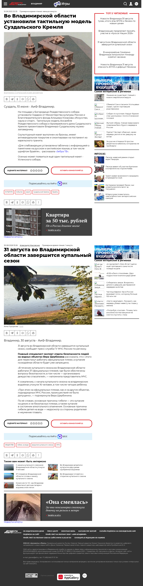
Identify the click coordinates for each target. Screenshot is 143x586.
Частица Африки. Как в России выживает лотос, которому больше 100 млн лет (121, 294)
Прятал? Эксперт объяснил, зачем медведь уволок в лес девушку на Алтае (121, 134)
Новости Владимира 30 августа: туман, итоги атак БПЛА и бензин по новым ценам (116, 21)
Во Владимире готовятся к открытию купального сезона (73, 475)
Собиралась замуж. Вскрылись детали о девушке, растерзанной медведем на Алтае (120, 285)
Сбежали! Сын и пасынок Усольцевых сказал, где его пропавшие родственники (122, 106)
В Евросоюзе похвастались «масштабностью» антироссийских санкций (121, 196)
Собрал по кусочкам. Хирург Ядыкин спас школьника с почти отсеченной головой (122, 116)
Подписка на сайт (31, 534)
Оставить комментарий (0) (71, 170)
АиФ (21, 326)
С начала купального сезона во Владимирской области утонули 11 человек (30, 467)
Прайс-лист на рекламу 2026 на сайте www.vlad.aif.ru (47, 538)
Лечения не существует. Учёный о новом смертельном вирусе (121, 96)
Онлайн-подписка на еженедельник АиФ (117, 531)
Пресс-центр (52, 531)
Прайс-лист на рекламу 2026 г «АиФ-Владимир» (66, 534)
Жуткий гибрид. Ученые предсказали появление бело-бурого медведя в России (122, 125)
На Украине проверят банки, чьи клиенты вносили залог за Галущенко (120, 187)
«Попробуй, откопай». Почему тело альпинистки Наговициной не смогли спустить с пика (121, 312)
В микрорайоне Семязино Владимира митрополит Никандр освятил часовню (116, 54)
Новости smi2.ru (13, 237)
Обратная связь (68, 531)
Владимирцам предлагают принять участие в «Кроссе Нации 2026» (116, 32)
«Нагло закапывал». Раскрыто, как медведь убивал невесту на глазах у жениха (122, 303)
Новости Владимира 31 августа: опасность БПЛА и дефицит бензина (117, 65)
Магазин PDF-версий (87, 531)
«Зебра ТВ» (62, 151)
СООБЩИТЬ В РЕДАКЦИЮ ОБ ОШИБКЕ (89, 538)
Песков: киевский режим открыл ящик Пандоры (120, 158)
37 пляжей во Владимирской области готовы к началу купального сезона (28, 476)
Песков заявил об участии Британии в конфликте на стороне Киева (122, 168)
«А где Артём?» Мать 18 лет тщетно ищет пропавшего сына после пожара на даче (121, 266)
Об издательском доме (33, 531)
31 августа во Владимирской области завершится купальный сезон (117, 43)
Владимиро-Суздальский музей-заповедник (23, 93)
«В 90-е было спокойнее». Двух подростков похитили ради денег (121, 274)
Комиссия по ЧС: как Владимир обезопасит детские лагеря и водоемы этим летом (29, 485)
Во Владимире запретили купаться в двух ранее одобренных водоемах (71, 467)
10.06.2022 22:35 (10, 11)
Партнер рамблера (47, 575)
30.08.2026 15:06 (11, 245)
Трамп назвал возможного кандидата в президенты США (122, 177)
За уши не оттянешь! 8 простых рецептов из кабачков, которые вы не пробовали (122, 143)
